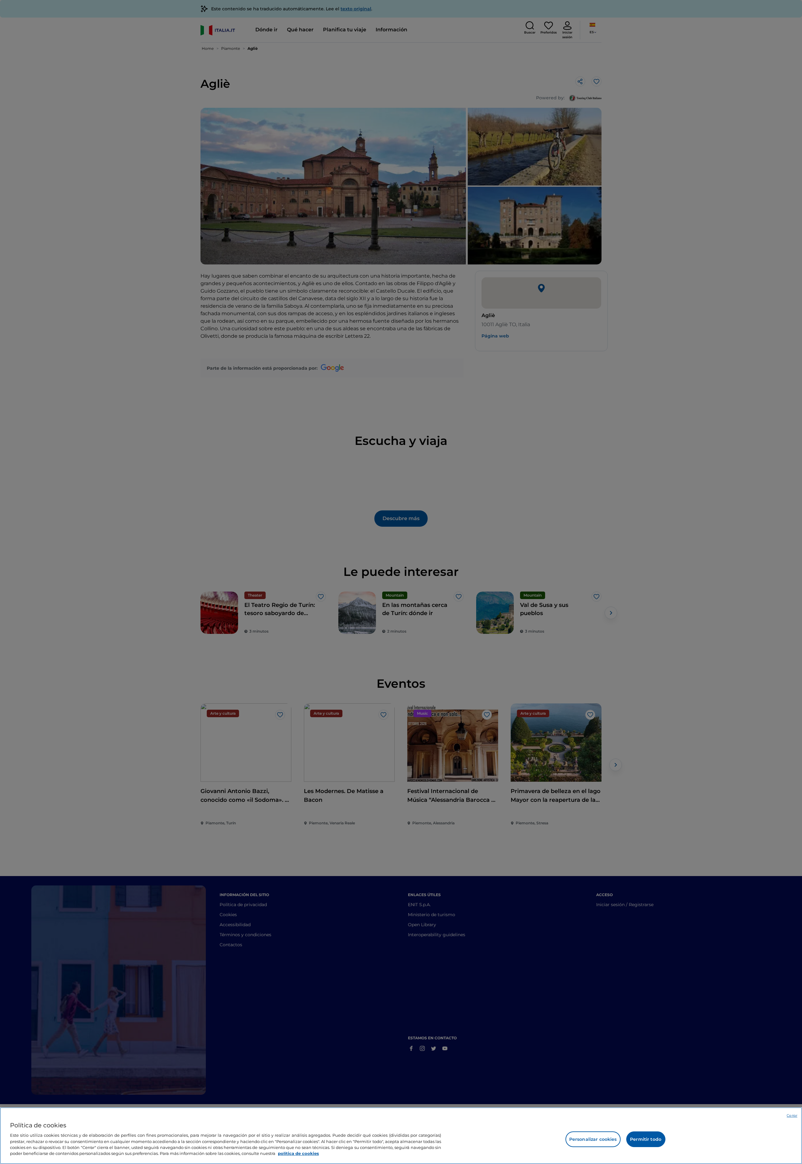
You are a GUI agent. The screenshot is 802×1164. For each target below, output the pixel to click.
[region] (401, 1135)
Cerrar (792, 1115)
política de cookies (298, 1153)
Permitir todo (645, 1139)
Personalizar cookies (593, 1139)
